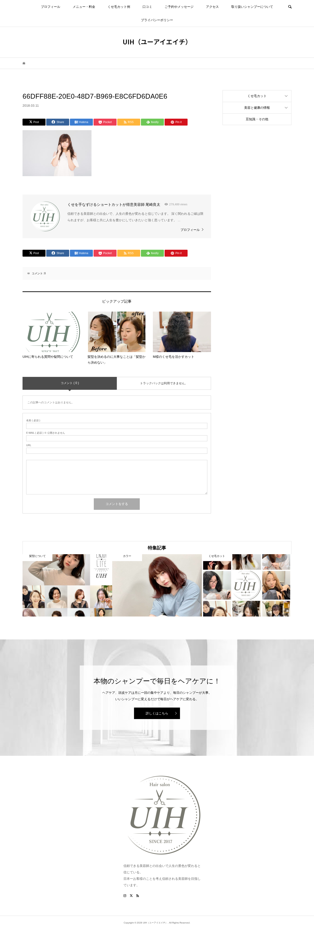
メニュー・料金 (84, 7)
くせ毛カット (257, 96)
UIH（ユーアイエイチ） (157, 41)
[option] (67, 585)
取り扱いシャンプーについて (252, 7)
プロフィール (50, 7)
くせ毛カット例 (119, 7)
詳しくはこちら (157, 713)
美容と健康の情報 (257, 107)
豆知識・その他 (257, 119)
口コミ (147, 7)
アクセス (212, 7)
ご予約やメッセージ (179, 7)
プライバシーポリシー (157, 20)
